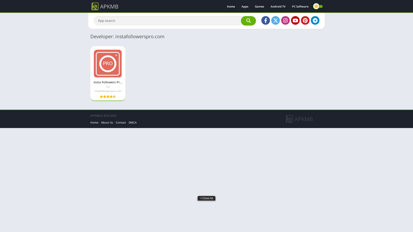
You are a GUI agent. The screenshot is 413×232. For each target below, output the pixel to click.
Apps (245, 6)
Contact (121, 122)
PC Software (300, 6)
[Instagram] (285, 20)
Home (231, 6)
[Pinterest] (305, 20)
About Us (107, 122)
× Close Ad (206, 198)
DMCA (133, 122)
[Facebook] (265, 20)
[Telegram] (315, 20)
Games (259, 6)
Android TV (278, 6)
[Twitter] (275, 20)
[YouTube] (295, 20)
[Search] (248, 21)
